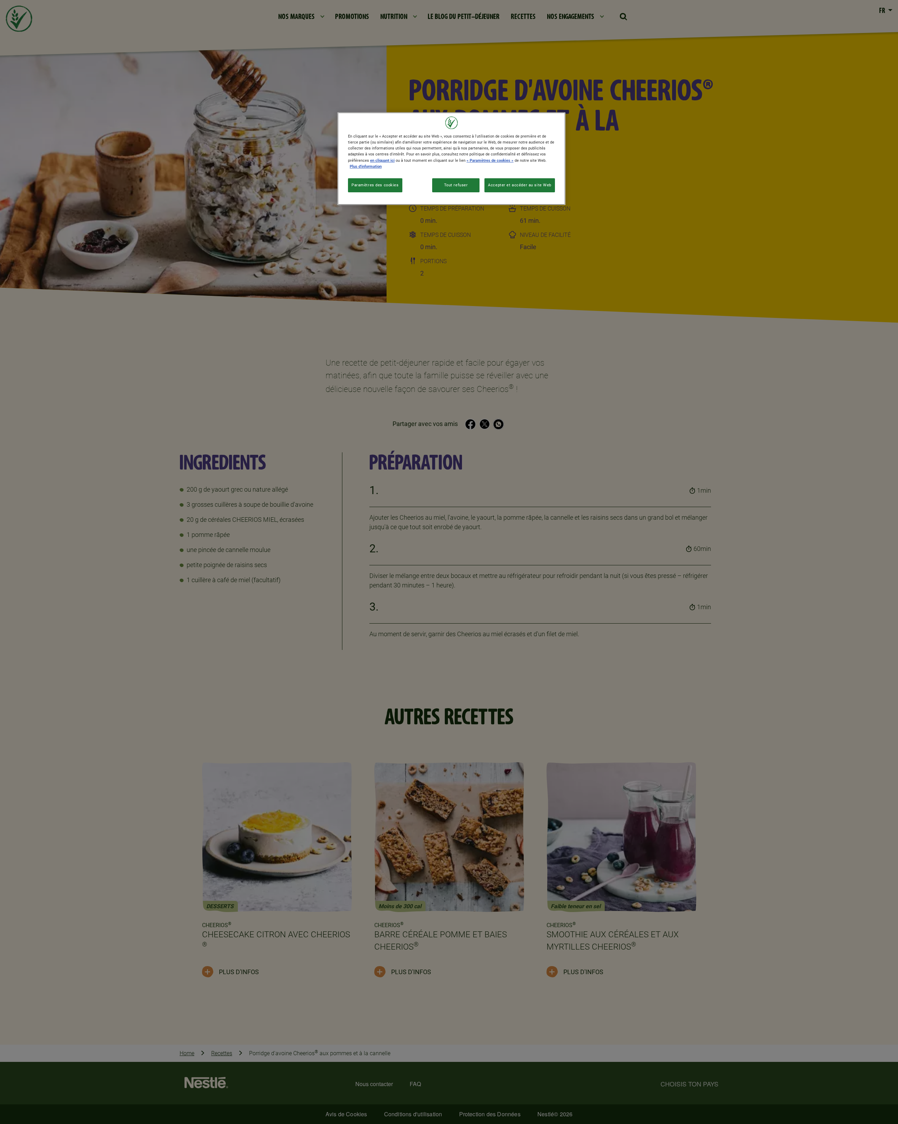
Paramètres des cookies (375, 184)
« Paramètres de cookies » (490, 160)
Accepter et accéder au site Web (519, 184)
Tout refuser (456, 184)
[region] (451, 158)
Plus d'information (366, 166)
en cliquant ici (382, 160)
